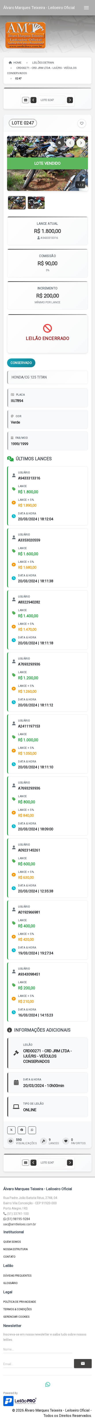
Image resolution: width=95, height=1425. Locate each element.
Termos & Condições (17, 1309)
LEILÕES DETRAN (43, 62)
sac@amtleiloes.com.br (19, 1224)
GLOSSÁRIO (10, 1283)
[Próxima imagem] (80, 143)
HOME (17, 62)
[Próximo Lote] (70, 100)
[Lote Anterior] (33, 100)
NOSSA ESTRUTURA (15, 1249)
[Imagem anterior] (70, 143)
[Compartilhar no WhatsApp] (32, 1130)
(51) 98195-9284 (18, 1219)
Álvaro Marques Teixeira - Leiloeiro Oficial (39, 7)
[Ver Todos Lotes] (25, 100)
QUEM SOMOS (12, 1241)
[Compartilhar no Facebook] (22, 1130)
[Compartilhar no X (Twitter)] (11, 1130)
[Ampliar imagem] (59, 143)
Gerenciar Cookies (16, 1316)
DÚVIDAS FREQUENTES (17, 1275)
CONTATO (9, 1256)
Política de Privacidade (19, 1301)
